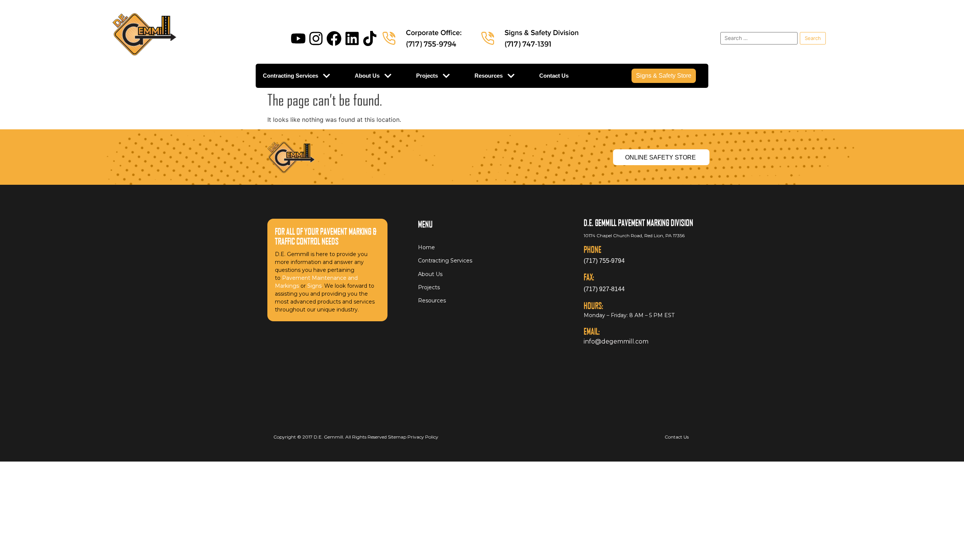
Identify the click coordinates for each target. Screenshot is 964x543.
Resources (488, 75)
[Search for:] (759, 38)
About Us (367, 75)
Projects (427, 75)
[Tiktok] (370, 38)
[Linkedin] (352, 38)
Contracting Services (290, 75)
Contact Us (554, 75)
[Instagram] (316, 38)
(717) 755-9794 (604, 261)
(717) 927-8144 (604, 289)
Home (426, 247)
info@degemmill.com (616, 341)
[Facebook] (334, 38)
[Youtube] (298, 38)
